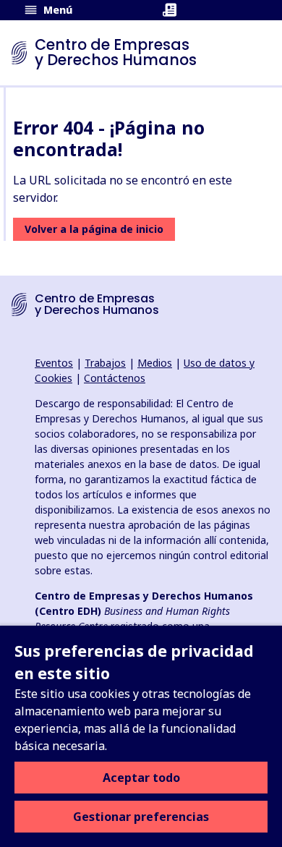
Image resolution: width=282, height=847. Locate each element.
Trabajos (105, 363)
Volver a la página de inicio (94, 229)
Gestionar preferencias (141, 817)
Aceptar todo (141, 778)
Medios (154, 363)
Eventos (54, 363)
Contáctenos (114, 378)
